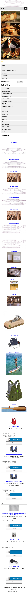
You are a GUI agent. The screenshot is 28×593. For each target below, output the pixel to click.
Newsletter (4, 73)
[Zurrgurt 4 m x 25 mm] (14, 564)
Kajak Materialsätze (7, 101)
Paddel (4, 132)
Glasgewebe (5, 114)
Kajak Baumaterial (6, 104)
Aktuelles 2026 (5, 75)
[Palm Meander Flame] (14, 424)
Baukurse (4, 119)
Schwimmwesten (6, 129)
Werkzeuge (5, 121)
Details (14, 443)
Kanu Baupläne (6, 91)
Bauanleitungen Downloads (9, 70)
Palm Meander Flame (14, 426)
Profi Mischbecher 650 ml (14, 539)
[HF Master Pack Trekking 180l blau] (14, 479)
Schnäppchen (5, 88)
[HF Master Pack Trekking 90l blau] (14, 451)
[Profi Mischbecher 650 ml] (14, 537)
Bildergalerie (5, 68)
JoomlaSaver (16, 591)
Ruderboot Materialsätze (8, 109)
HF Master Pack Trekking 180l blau (14, 481)
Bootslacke (5, 116)
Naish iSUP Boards (7, 126)
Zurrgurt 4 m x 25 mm (14, 566)
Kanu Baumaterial (6, 96)
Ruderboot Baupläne (7, 106)
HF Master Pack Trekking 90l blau (14, 454)
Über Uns (4, 78)
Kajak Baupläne (6, 98)
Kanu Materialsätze (7, 93)
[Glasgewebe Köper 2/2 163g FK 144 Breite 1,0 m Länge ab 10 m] (14, 511)
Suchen (20, 81)
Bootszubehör (5, 124)
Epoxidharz (5, 111)
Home (3, 65)
